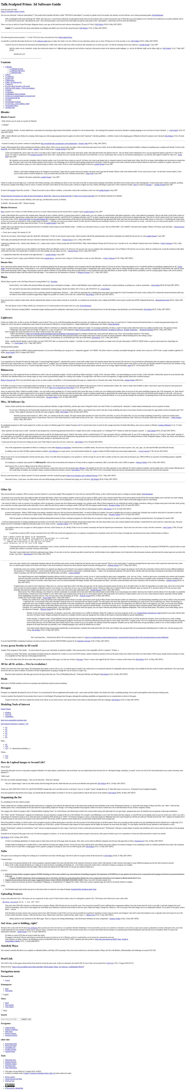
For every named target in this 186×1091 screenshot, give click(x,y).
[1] (49, 281)
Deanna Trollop (141, 462)
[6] (6, 733)
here (77, 468)
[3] (6, 727)
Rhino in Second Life (8, 380)
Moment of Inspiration (63, 447)
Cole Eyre (109, 963)
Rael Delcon (28, 554)
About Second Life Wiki (13, 1079)
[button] (2, 994)
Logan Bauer (105, 289)
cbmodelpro (9, 716)
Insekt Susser (22, 932)
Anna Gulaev (10, 352)
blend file (4, 149)
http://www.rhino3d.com (57, 388)
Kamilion (54, 281)
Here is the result (24, 219)
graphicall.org (49, 258)
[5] (6, 731)
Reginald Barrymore (163, 300)
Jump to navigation (7, 11)
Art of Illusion (53, 451)
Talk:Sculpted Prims (65, 37)
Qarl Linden (174, 130)
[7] (6, 735)
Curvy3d (8, 714)
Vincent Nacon (179, 227)
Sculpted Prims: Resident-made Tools (83, 889)
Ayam (95, 451)
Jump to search (19, 11)
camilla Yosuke (144, 45)
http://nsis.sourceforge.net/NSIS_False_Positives (111, 939)
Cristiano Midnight (164, 425)
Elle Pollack (99, 24)
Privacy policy (10, 1077)
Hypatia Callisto (52, 397)
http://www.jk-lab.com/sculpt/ (84, 196)
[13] (6, 758)
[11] (6, 748)
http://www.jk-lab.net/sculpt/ (62, 196)
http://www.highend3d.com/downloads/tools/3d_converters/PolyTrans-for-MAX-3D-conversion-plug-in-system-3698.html (126, 637)
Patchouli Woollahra (147, 330)
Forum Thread (6, 709)
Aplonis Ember (129, 380)
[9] (6, 744)
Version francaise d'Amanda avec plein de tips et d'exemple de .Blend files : (26, 196)
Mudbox (8, 713)
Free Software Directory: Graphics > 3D (14, 724)
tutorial (36, 149)
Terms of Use (9, 1081)
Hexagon (80, 659)
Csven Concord (144, 451)
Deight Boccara (96, 590)
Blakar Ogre (91, 915)
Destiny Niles (83, 143)
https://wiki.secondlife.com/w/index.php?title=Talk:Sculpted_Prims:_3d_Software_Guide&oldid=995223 (48, 967)
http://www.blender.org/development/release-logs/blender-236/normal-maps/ (52, 334)
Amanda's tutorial (36, 155)
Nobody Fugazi (113, 565)
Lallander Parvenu (91, 475)
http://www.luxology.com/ (76, 475)
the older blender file (41, 219)
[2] (79, 425)
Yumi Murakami (157, 15)
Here (135, 185)
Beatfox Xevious (84, 272)
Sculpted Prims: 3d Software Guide (149, 613)
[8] (6, 737)
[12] (6, 756)
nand (129, 365)
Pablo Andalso (176, 417)
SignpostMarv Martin (12, 941)
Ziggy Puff (89, 173)
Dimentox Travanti (83, 641)
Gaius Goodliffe (74, 573)
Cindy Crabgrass (166, 243)
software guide (42, 41)
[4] (6, 729)
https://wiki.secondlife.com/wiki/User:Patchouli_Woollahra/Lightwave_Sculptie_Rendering (106, 330)
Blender (82, 468)
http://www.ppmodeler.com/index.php (14, 720)
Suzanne (149, 185)
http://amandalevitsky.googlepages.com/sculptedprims (59, 143)
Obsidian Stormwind (10, 902)
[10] (6, 746)
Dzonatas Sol (139, 841)
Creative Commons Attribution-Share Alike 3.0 (39, 1073)
